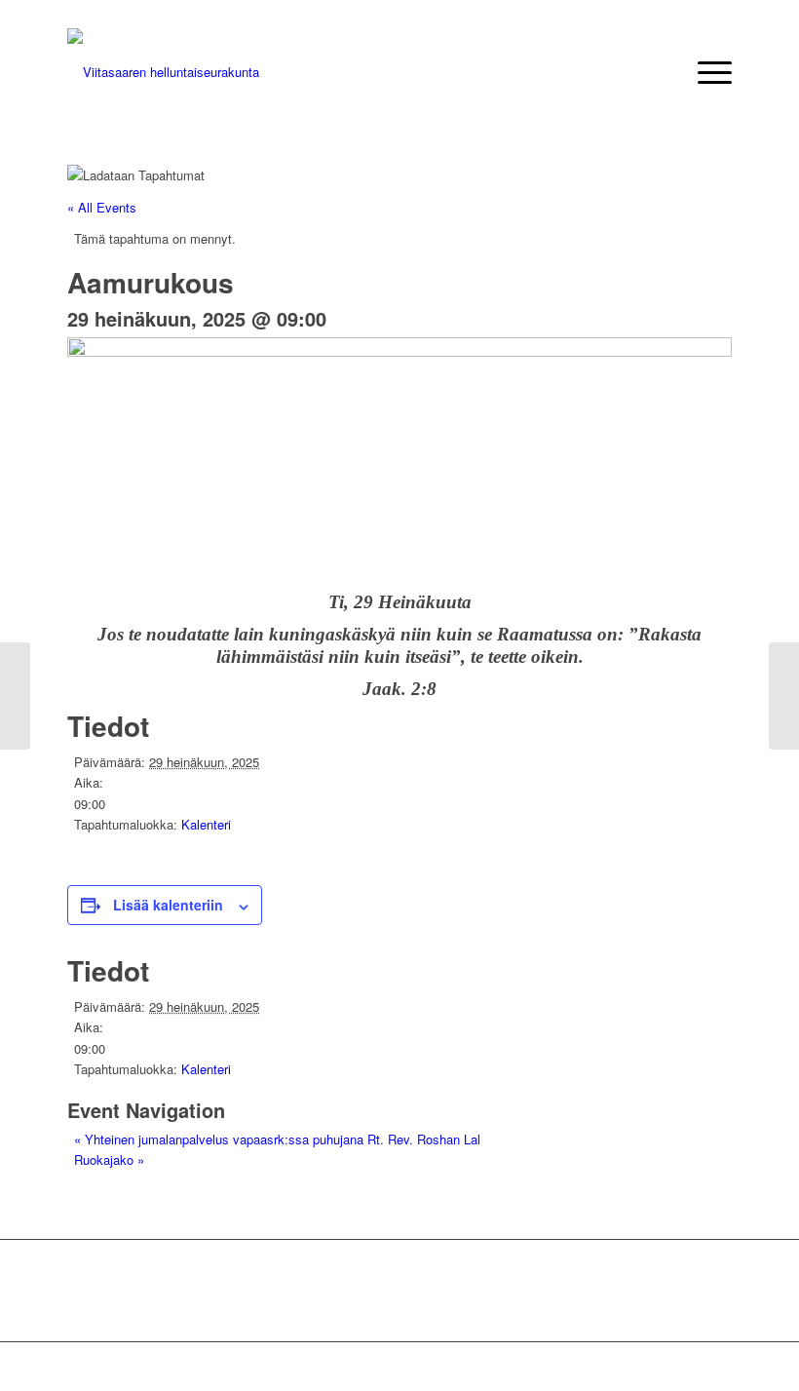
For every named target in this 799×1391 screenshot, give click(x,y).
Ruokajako (109, 1159)
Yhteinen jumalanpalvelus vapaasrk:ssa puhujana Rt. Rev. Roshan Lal (277, 1139)
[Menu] (705, 72)
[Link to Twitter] (688, 1366)
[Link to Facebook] (717, 1366)
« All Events (101, 207)
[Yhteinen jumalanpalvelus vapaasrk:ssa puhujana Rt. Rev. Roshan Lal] (15, 696)
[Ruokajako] (784, 696)
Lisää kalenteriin (168, 904)
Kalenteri (206, 824)
